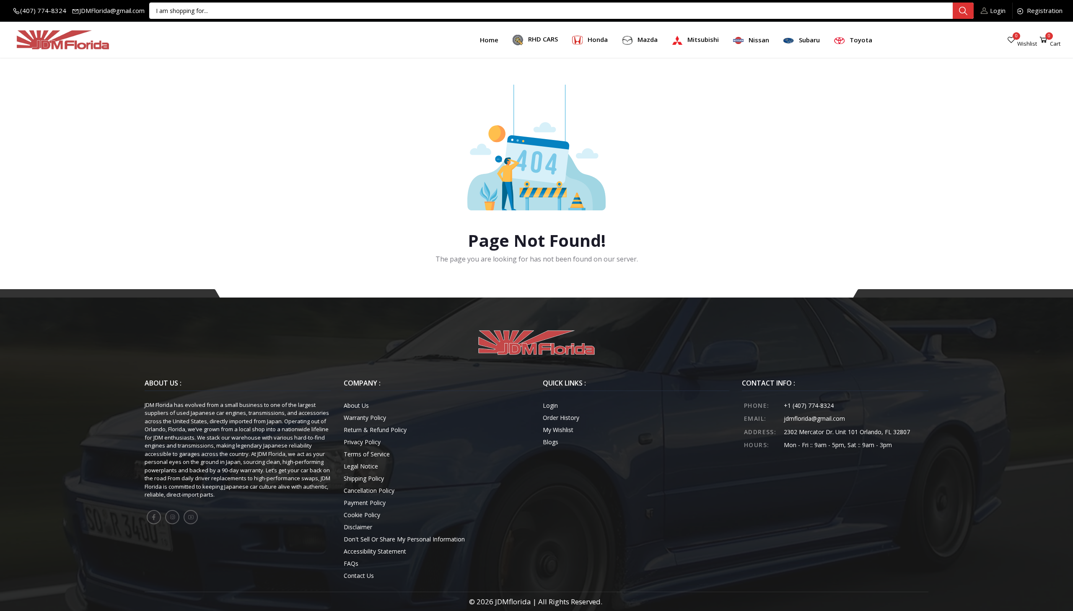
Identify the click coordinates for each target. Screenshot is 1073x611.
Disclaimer (358, 527)
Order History (561, 418)
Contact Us (359, 576)
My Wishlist (558, 430)
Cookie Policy (362, 515)
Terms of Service (367, 454)
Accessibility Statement (375, 551)
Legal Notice (361, 466)
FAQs (351, 563)
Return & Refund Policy (375, 430)
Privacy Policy (362, 442)
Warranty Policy (365, 418)
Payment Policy (365, 503)
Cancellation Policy (369, 490)
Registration (1045, 10)
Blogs (550, 442)
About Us (356, 405)
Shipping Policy (364, 478)
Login (998, 10)
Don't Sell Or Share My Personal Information (404, 539)
